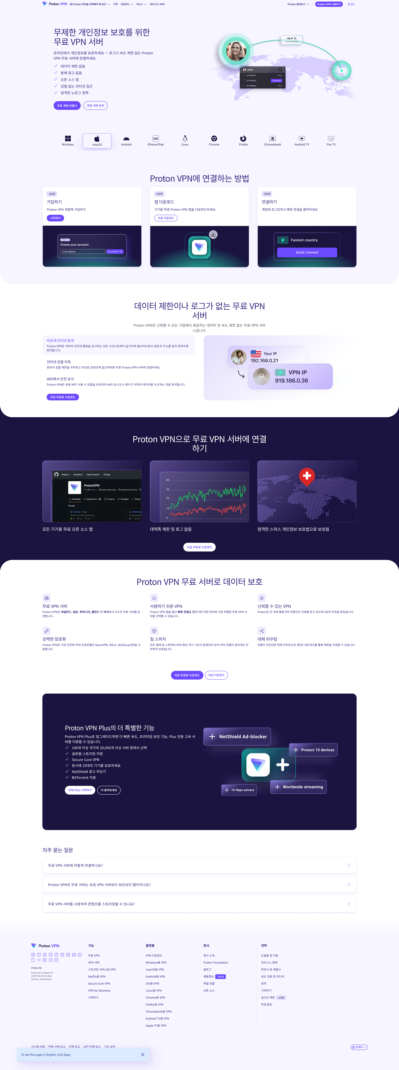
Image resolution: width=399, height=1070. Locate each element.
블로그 (207, 969)
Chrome (214, 144)
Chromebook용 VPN (159, 1011)
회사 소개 (208, 955)
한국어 (359, 1047)
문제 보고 (74, 1047)
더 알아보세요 (109, 790)
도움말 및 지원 (269, 955)
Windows (68, 144)
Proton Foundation (215, 962)
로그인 (351, 4)
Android (126, 144)
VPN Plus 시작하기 (80, 790)
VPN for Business (99, 990)
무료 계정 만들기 (67, 105)
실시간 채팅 (268, 997)
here (67, 1054)
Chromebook (272, 144)
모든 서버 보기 (95, 105)
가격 (115, 4)
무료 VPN (94, 955)
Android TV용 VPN (157, 1018)
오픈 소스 (208, 990)
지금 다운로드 (166, 218)
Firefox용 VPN (154, 1004)
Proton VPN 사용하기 (329, 4)
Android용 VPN (155, 976)
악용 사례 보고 (56, 1047)
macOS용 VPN (155, 969)
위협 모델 (208, 983)
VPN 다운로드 (154, 955)
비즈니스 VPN (157, 4)
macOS (97, 145)
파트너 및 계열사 (271, 969)
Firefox (243, 144)
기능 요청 (109, 1047)
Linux (184, 144)
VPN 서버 (94, 962)
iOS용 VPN (152, 983)
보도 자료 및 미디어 (272, 976)
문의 (263, 983)
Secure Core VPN (99, 983)
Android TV (302, 144)
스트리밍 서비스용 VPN (102, 969)
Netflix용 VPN (97, 976)
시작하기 (55, 218)
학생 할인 (266, 1004)
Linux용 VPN (154, 990)
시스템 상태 (38, 1047)
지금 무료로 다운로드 (63, 397)
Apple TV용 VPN (156, 1025)
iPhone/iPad (156, 144)
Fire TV (331, 144)
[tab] (118, 345)
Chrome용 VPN (155, 997)
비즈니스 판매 (269, 962)
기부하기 (266, 990)
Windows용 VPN (156, 962)
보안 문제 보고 (92, 1047)
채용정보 (208, 976)
